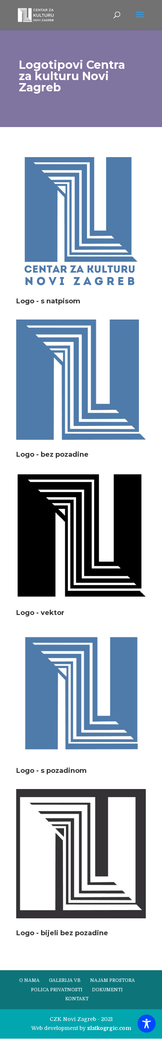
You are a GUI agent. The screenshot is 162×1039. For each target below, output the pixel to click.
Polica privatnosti (57, 989)
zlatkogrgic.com (109, 1028)
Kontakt (77, 998)
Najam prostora (112, 980)
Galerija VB (65, 980)
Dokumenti (107, 989)
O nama (29, 980)
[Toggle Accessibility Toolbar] (146, 1023)
